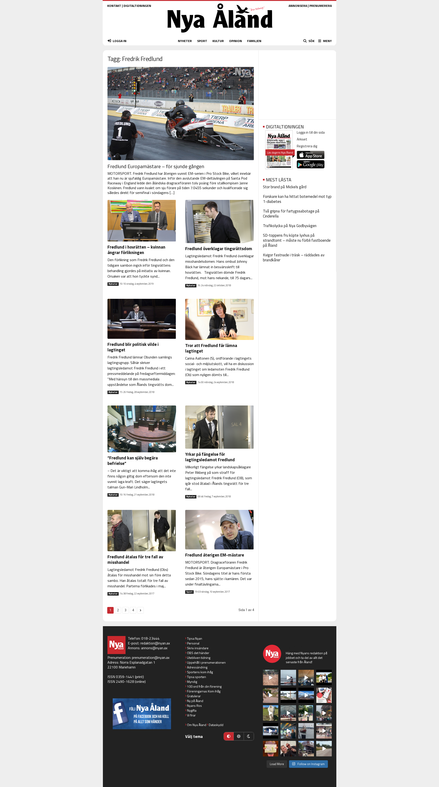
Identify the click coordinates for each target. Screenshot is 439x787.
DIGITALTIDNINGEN (137, 5)
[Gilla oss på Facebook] (141, 713)
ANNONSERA (298, 5)
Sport (189, 592)
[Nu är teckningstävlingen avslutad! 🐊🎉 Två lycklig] (270, 748)
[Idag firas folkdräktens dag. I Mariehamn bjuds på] (288, 713)
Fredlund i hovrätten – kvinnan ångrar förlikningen (136, 250)
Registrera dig (307, 146)
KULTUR (218, 40)
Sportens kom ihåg (200, 672)
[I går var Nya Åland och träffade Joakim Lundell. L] (288, 748)
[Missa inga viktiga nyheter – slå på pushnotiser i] (324, 695)
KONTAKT (114, 5)
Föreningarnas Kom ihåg (203, 691)
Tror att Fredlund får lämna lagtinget (211, 348)
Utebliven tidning (198, 657)
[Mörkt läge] (249, 736)
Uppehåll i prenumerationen (206, 662)
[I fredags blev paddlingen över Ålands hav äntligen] (288, 677)
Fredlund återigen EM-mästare (214, 554)
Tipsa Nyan (194, 638)
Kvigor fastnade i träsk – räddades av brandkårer (293, 257)
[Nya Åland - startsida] (220, 33)
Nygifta (191, 710)
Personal (193, 643)
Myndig (192, 681)
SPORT (202, 40)
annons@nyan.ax (154, 648)
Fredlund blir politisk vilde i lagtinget (133, 347)
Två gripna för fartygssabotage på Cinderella (291, 213)
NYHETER (185, 40)
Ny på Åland (195, 700)
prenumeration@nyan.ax (150, 657)
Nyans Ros (194, 705)
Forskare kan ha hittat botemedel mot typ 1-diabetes (297, 198)
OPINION (235, 40)
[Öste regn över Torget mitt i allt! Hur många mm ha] (324, 731)
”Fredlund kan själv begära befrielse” (132, 460)
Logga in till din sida (311, 132)
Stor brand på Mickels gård (284, 187)
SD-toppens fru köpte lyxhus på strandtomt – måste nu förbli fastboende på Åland (297, 240)
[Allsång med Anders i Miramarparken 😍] (270, 731)
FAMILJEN (254, 40)
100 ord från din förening (204, 686)
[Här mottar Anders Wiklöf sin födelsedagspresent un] (288, 731)
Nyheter (113, 284)
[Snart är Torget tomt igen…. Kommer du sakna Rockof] (306, 713)
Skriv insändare (198, 648)
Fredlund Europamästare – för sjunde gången (155, 166)
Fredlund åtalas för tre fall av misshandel (135, 559)
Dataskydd (216, 724)
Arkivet (302, 139)
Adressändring (197, 667)
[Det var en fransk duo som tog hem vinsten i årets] (288, 695)
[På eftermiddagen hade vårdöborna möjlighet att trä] (324, 677)
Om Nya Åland (196, 724)
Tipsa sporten (196, 676)
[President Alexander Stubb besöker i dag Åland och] (270, 695)
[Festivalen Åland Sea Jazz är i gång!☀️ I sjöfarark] (306, 677)
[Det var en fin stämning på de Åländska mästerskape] (270, 677)
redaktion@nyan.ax (155, 643)
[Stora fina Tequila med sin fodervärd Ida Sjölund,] (270, 713)
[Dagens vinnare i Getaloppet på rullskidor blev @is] (324, 748)
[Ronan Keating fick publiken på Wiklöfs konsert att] (324, 713)
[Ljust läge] (239, 736)
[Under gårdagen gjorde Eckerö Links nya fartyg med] (306, 695)
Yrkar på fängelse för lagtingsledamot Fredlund (210, 457)
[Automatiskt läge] (229, 736)
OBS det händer (198, 652)
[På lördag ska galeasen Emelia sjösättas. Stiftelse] (306, 748)
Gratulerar (194, 696)
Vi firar (191, 715)
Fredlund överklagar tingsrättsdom (218, 248)
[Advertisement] (297, 83)
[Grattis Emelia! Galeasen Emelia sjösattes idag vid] (306, 731)
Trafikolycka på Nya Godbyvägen (289, 226)
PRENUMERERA (320, 5)
